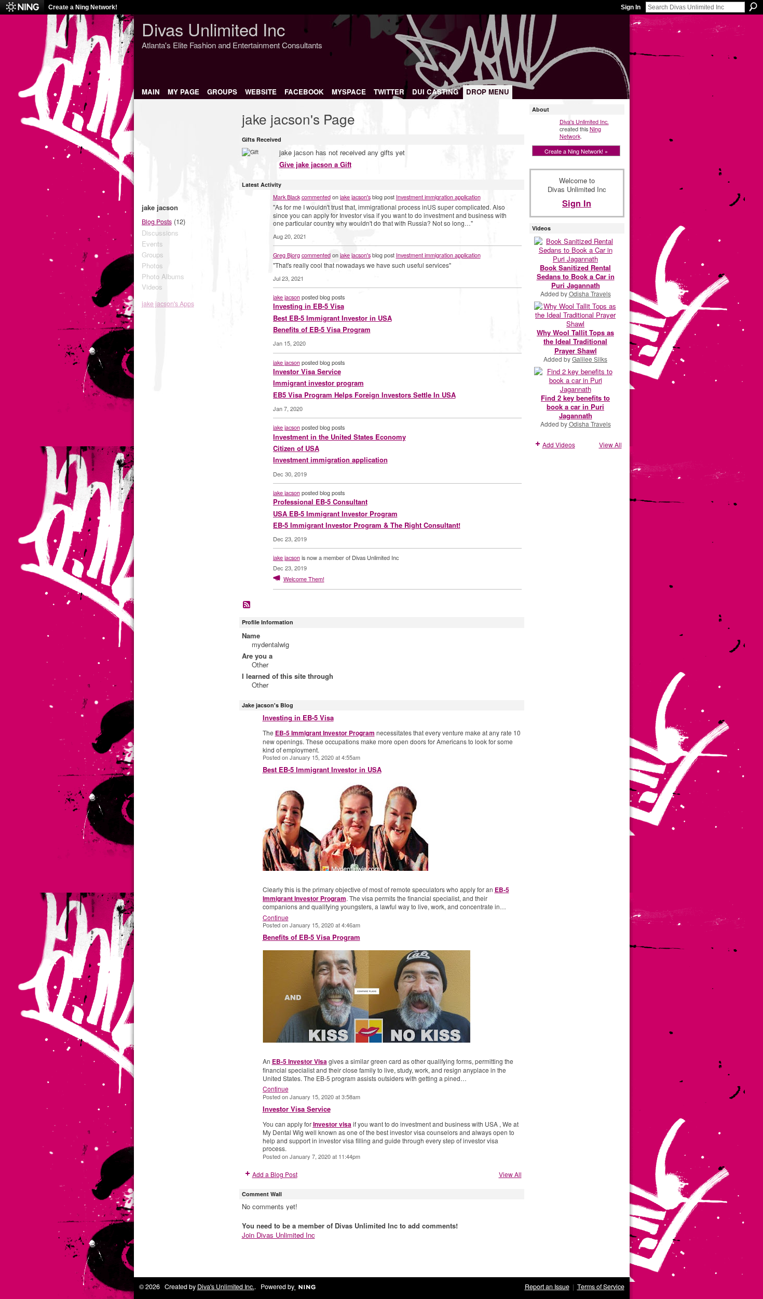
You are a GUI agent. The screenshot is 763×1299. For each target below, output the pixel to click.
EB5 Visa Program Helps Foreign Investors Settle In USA (364, 395)
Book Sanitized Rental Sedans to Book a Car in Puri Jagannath (576, 276)
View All (510, 1174)
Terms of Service (600, 1286)
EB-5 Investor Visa (299, 1061)
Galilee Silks (589, 358)
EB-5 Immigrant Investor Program (325, 732)
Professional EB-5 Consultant (320, 502)
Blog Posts (157, 221)
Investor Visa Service (307, 371)
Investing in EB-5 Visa (308, 306)
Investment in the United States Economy (339, 437)
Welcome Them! (303, 579)
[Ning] (22, 7)
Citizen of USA (296, 448)
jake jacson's (355, 197)
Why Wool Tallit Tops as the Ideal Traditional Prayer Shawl (575, 341)
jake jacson (286, 297)
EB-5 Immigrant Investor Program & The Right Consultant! (366, 525)
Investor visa (332, 1124)
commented (316, 197)
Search (753, 6)
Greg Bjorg (286, 255)
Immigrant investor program (318, 383)
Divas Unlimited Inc (213, 29)
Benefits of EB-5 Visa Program (322, 329)
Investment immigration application (438, 197)
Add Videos (558, 444)
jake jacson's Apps (168, 303)
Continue (276, 917)
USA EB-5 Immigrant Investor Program (335, 513)
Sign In (631, 7)
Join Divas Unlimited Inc (278, 1235)
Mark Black (286, 197)
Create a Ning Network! (82, 7)
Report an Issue (547, 1286)
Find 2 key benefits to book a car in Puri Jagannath (575, 406)
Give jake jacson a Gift (315, 164)
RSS (247, 605)
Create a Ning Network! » (576, 151)
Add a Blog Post (274, 1174)
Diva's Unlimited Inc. (584, 121)
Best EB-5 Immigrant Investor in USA (332, 318)
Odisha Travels (590, 293)
